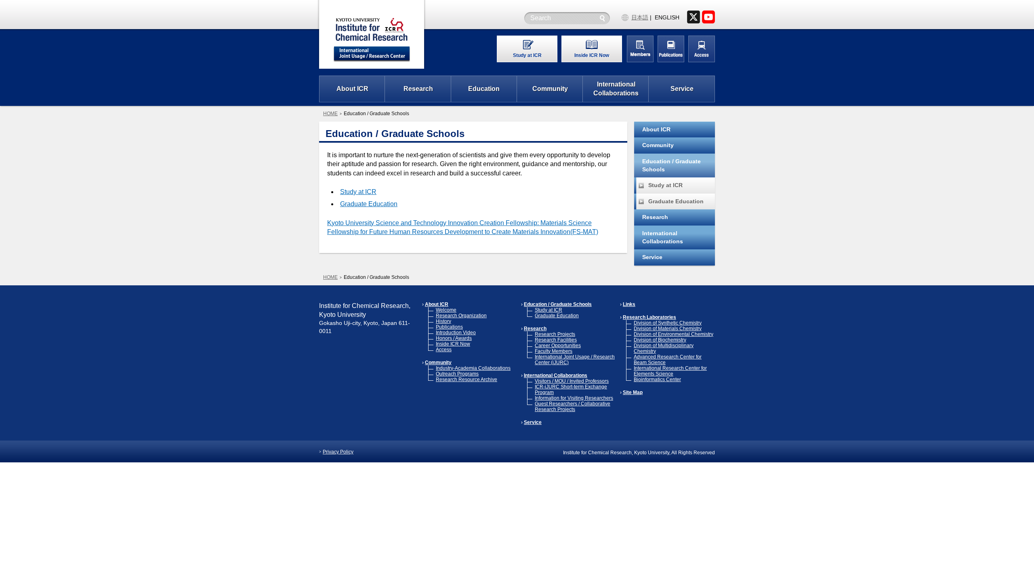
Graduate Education (368, 203)
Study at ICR (358, 191)
